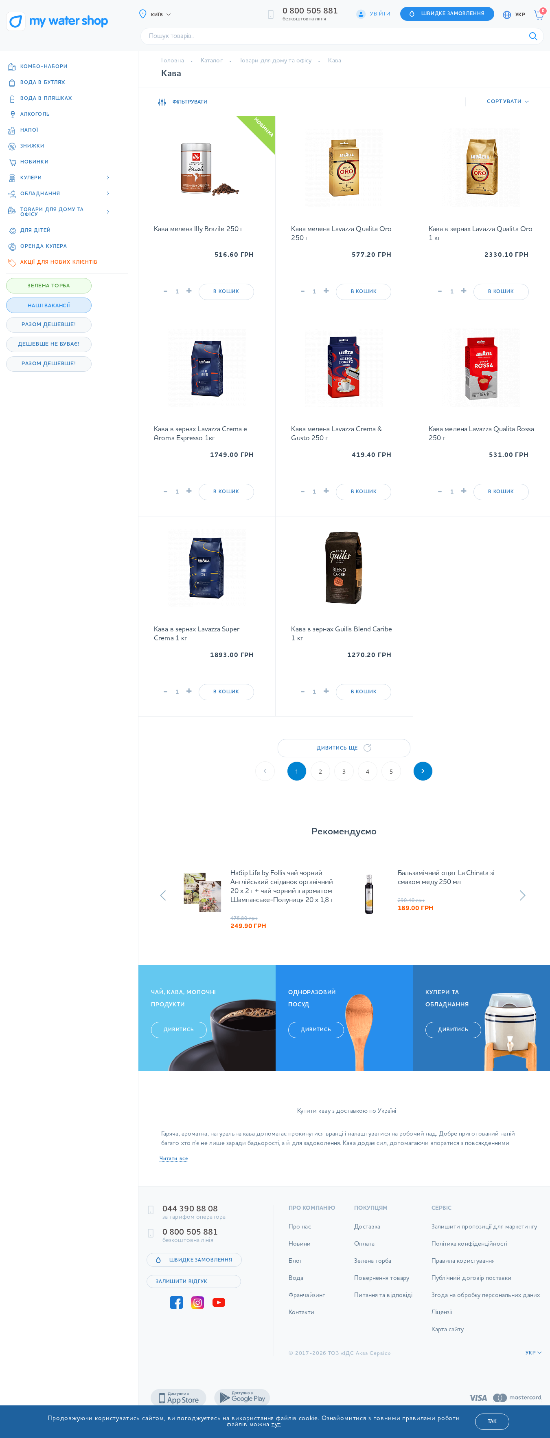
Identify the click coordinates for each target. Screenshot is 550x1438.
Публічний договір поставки (472, 1278)
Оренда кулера (43, 246)
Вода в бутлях (42, 82)
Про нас (300, 1227)
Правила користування (463, 1261)
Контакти (301, 1313)
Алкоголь (35, 114)
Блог (295, 1261)
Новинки (34, 162)
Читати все (174, 1158)
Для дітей (35, 230)
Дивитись (179, 1030)
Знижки (32, 146)
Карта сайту (448, 1330)
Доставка (367, 1227)
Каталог (212, 61)
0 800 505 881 (310, 11)
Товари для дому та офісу (275, 61)
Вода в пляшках (46, 98)
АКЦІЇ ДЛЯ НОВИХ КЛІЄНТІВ (59, 262)
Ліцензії (442, 1313)
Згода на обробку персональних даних (486, 1295)
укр (520, 15)
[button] (163, 895)
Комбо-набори (44, 66)
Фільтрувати (190, 102)
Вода (296, 1278)
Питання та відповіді (383, 1295)
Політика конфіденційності (470, 1244)
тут (276, 1425)
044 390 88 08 (190, 1209)
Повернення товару (381, 1278)
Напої (29, 130)
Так (492, 1421)
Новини (300, 1244)
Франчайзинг (307, 1295)
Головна (172, 61)
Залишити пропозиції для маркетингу (484, 1227)
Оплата (364, 1244)
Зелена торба (372, 1261)
